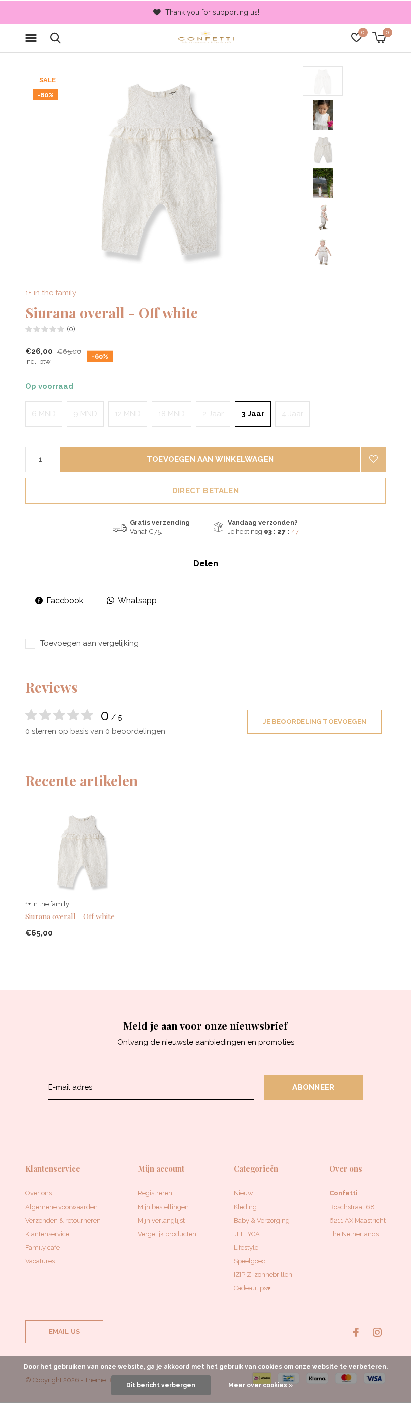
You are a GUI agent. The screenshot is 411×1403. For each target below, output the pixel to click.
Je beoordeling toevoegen (314, 721)
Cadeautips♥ (252, 1288)
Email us (64, 1331)
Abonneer (313, 1087)
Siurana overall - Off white (70, 916)
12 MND (128, 413)
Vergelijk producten (167, 1234)
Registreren (155, 1193)
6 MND (44, 413)
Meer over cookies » (260, 1385)
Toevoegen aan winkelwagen (210, 459)
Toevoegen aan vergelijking (89, 643)
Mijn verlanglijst (161, 1220)
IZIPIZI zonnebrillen (263, 1274)
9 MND (85, 413)
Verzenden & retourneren (63, 1220)
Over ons (38, 1193)
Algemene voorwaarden (61, 1207)
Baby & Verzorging (262, 1220)
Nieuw (243, 1193)
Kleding (245, 1207)
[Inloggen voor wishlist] (373, 459)
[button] (32, 38)
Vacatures (40, 1261)
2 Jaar (213, 413)
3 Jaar (252, 413)
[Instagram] (377, 1332)
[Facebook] (356, 1332)
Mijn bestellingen (163, 1207)
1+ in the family (50, 292)
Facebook (64, 600)
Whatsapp (137, 600)
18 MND (171, 413)
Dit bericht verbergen (160, 1385)
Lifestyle (246, 1247)
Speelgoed (250, 1261)
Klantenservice (47, 1234)
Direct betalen (205, 490)
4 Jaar (292, 413)
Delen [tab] (205, 563)
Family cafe (42, 1247)
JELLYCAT (248, 1234)
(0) (71, 329)
